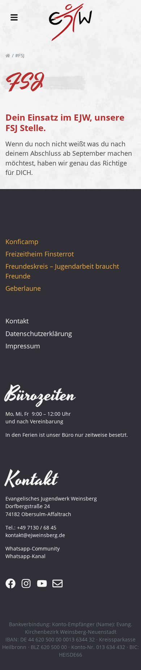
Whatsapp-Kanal (25, 556)
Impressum (22, 346)
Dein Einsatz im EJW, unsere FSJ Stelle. (64, 122)
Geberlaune (23, 288)
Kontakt (17, 321)
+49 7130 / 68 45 (36, 527)
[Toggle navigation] (14, 17)
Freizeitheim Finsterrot (39, 254)
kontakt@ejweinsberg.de (35, 535)
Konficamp (21, 241)
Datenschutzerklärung (38, 333)
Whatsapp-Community (32, 548)
